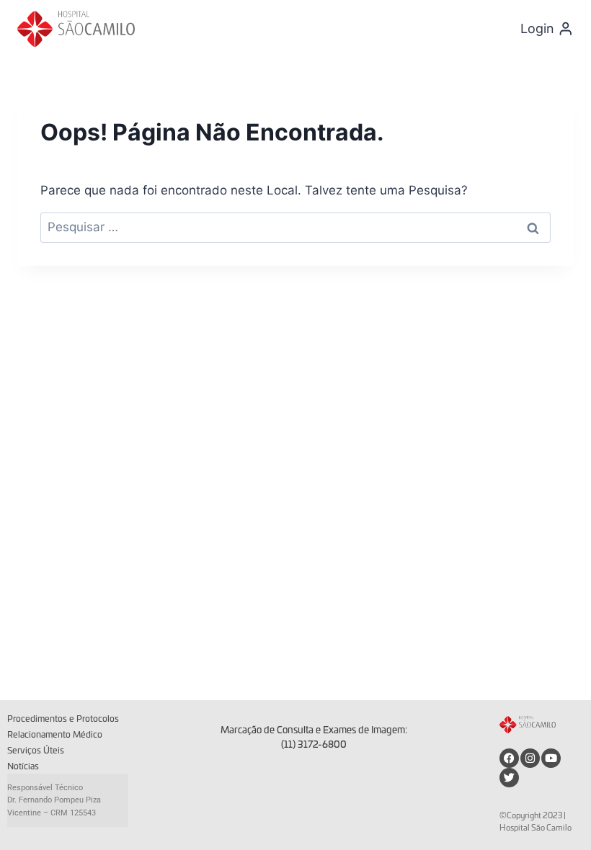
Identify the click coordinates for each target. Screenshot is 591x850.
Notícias (23, 766)
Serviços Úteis (35, 750)
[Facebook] (509, 758)
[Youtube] (551, 758)
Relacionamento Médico (54, 734)
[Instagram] (530, 758)
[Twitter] (509, 777)
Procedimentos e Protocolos (63, 719)
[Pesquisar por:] (295, 227)
